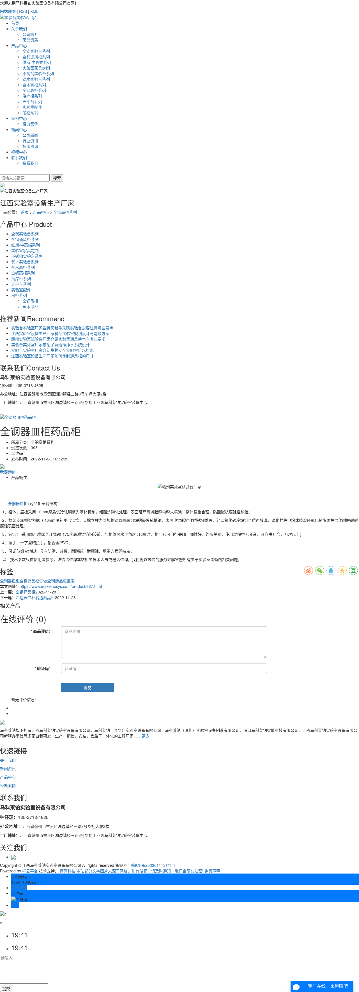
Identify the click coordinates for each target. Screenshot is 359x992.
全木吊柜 (30, 306)
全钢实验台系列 (36, 51)
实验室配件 (32, 107)
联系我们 (19, 157)
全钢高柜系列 (34, 90)
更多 (145, 736)
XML (34, 11)
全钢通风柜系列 (36, 56)
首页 (15, 23)
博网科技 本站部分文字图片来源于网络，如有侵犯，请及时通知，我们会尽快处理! (131, 871)
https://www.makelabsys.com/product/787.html (61, 586)
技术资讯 (30, 146)
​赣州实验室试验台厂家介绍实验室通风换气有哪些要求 (58, 339)
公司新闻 (30, 135)
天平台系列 (32, 101)
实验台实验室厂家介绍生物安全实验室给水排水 (52, 350)
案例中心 (19, 118)
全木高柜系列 (34, 84)
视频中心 (19, 152)
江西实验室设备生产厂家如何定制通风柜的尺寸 (52, 355)
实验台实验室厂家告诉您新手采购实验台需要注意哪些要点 (62, 327)
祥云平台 (30, 871)
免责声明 (212, 871)
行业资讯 (30, 140)
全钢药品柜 (25, 592)
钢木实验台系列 (36, 79)
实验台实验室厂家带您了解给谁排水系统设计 (50, 344)
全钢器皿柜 (10, 580)
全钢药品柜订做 (33, 580)
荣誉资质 (30, 40)
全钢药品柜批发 (61, 580)
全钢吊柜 (30, 301)
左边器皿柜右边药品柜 (35, 597)
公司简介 (30, 34)
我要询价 (8, 471)
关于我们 (19, 28)
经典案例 (30, 124)
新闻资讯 (8, 768)
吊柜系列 (30, 112)
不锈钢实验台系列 (38, 73)
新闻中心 (19, 129)
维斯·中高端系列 (36, 62)
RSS (23, 11)
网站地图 (8, 11)
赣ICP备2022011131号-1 (153, 865)
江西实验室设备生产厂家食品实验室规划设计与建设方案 (60, 333)
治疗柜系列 (32, 96)
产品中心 (19, 45)
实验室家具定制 (36, 68)
